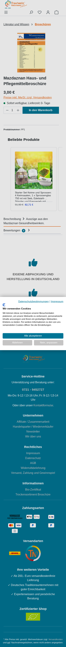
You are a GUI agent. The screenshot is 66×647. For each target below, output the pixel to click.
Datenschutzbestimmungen (33, 301)
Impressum (57, 301)
